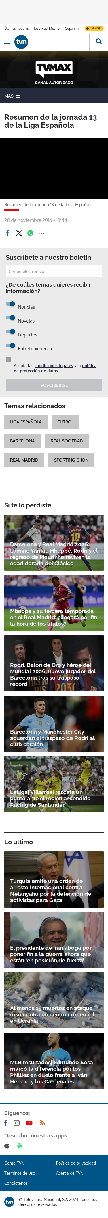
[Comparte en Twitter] (19, 233)
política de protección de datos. (55, 368)
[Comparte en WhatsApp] (30, 233)
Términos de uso (19, 1173)
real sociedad (67, 441)
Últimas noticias (16, 28)
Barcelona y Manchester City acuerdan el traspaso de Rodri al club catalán (52, 737)
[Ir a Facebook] (7, 1123)
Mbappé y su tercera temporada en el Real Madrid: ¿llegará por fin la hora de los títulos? (53, 617)
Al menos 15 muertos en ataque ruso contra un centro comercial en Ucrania (52, 1014)
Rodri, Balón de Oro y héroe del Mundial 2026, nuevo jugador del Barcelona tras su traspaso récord (53, 674)
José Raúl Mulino (47, 28)
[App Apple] (8, 1145)
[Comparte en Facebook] (8, 233)
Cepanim (72, 28)
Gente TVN (14, 1163)
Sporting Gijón (71, 460)
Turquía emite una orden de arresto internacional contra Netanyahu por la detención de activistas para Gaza (50, 890)
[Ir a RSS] (43, 1123)
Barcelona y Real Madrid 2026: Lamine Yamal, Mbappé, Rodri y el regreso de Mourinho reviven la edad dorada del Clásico (54, 553)
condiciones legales (54, 365)
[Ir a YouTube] (30, 1123)
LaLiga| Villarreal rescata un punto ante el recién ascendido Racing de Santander (50, 798)
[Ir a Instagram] (18, 1123)
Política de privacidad (76, 1163)
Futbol (65, 422)
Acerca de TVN (69, 1173)
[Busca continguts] (98, 42)
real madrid (24, 460)
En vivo (95, 28)
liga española (26, 422)
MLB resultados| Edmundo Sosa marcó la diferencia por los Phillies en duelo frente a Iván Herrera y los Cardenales (51, 1072)
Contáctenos (16, 1183)
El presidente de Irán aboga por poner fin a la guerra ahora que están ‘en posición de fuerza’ (51, 954)
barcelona (22, 441)
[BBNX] (9, 1202)
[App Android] (20, 1145)
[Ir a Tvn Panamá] (51, 42)
